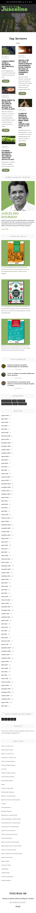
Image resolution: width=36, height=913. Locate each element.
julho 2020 (4, 665)
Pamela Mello (9, 838)
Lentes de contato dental (7, 788)
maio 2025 (4, 466)
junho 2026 (4, 422)
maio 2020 (4, 671)
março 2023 (4, 555)
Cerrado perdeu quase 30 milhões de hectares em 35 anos (8, 64)
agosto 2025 (5, 456)
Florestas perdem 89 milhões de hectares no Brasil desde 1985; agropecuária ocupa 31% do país (24, 120)
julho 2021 (4, 624)
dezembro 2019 (5, 688)
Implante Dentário (5, 872)
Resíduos (15, 403)
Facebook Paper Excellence (7, 792)
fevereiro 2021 (5, 641)
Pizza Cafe (3, 769)
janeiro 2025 (5, 480)
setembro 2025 (5, 453)
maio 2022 (4, 589)
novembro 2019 (5, 692)
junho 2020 (4, 668)
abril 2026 (4, 429)
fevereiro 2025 (5, 477)
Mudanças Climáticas (6, 403)
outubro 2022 (5, 572)
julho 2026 (4, 419)
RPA (11, 857)
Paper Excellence (11, 761)
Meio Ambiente (5, 58)
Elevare (3, 784)
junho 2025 (4, 463)
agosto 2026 (5, 415)
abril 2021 (4, 634)
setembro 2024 (5, 494)
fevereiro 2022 (5, 600)
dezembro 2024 (6, 483)
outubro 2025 (5, 449)
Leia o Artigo (7, 93)
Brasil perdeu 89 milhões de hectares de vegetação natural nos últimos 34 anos (8, 104)
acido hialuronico (13, 834)
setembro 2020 (5, 658)
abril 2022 (4, 593)
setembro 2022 (5, 576)
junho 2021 (4, 627)
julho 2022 (4, 582)
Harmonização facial (6, 807)
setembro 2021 (5, 617)
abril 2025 (4, 470)
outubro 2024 (5, 490)
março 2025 (4, 473)
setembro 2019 (5, 699)
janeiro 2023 (5, 562)
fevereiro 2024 (5, 518)
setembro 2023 (5, 535)
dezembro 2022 (6, 565)
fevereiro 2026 (5, 436)
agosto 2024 (5, 497)
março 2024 (4, 514)
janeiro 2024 (5, 521)
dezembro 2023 (6, 524)
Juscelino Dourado (11, 796)
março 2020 (4, 678)
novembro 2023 (6, 528)
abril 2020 (4, 675)
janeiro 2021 (4, 644)
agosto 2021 (4, 620)
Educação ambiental (6, 400)
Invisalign (3, 803)
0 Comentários (18, 369)
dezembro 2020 (6, 647)
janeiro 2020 (5, 685)
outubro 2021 (5, 613)
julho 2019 (4, 706)
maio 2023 (4, 548)
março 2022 (4, 596)
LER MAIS (5, 81)
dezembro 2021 (5, 606)
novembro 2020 (6, 651)
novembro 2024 (6, 487)
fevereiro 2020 (5, 682)
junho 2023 (4, 545)
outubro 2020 (5, 654)
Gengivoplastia (4, 869)
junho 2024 (4, 504)
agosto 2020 (5, 661)
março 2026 (4, 432)
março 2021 (4, 637)
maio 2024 (4, 507)
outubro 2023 (5, 531)
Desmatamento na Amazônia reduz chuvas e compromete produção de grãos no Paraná (21, 383)
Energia (14, 400)
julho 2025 (4, 460)
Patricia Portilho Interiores (7, 749)
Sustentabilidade (22, 403)
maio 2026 (4, 425)
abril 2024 (4, 511)
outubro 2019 (5, 695)
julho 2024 (4, 501)
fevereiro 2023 (5, 559)
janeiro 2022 (5, 603)
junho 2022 (4, 586)
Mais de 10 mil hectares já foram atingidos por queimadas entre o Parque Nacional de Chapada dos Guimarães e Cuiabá (25, 67)
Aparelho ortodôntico (6, 880)
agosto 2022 (5, 579)
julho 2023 (4, 542)
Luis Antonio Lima (9, 746)
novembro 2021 (5, 610)
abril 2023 (4, 552)
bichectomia (12, 830)
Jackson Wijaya (7, 865)
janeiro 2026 (5, 439)
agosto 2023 (5, 538)
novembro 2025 (5, 446)
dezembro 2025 (6, 442)
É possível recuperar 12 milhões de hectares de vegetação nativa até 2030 (8, 155)
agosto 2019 (4, 702)
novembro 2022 (6, 569)
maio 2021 (4, 630)
